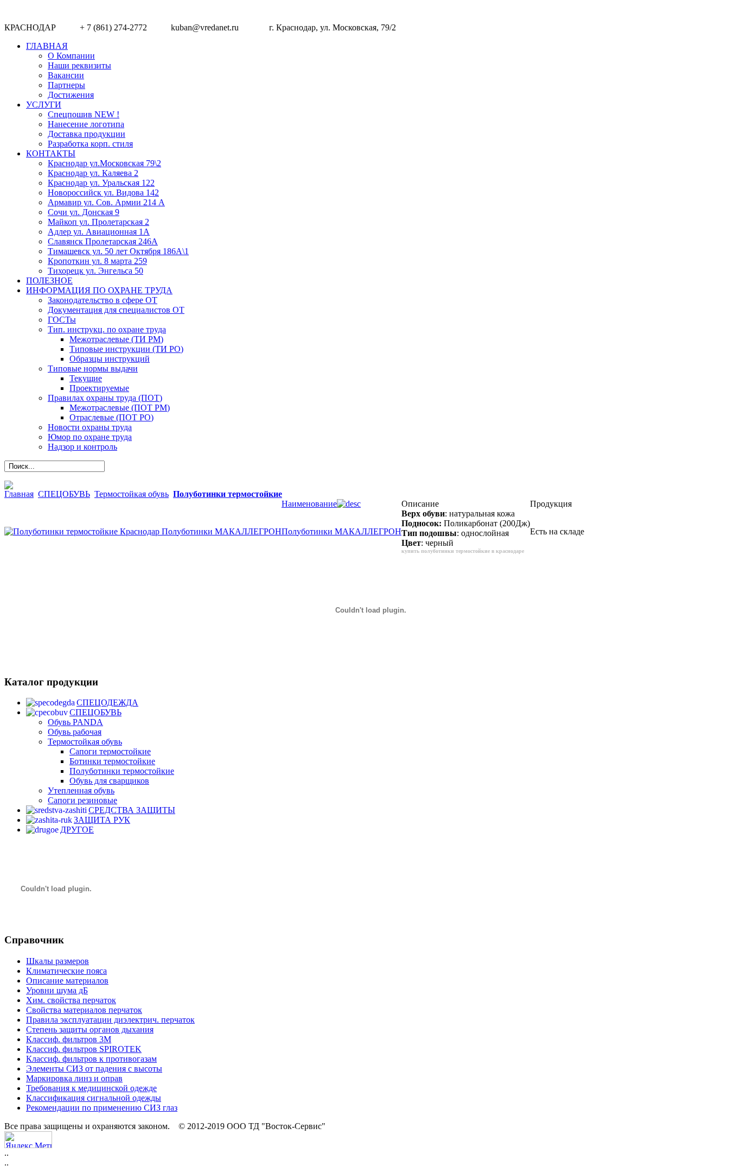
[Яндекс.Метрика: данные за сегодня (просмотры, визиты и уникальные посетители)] (28, 1139)
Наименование (309, 503)
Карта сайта (713, 1137)
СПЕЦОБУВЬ (64, 494)
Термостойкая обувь (131, 494)
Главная (19, 494)
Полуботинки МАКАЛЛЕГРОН (341, 531)
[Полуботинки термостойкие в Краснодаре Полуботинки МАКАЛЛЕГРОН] (143, 531)
